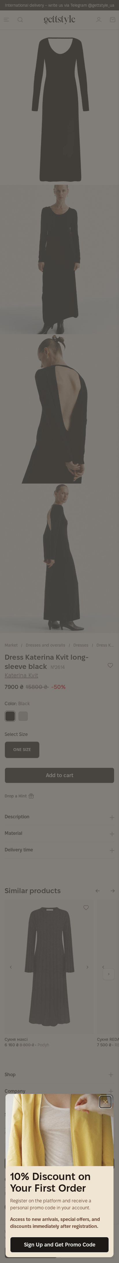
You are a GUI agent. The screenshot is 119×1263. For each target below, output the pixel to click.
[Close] (105, 1102)
